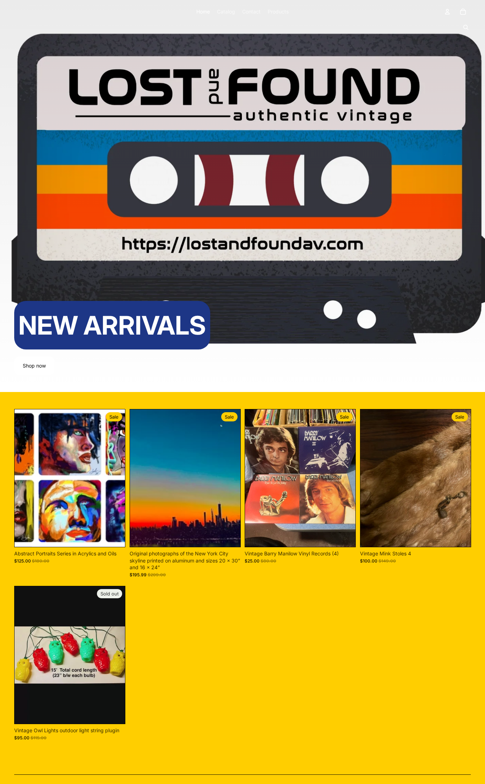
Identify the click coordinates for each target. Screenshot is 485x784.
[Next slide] (114, 478)
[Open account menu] (447, 11)
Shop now (34, 366)
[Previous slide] (25, 478)
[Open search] (466, 27)
